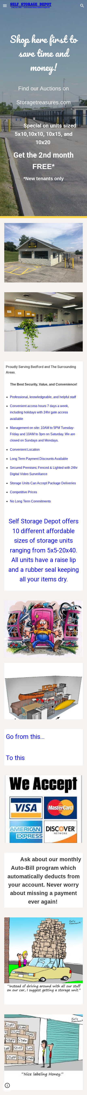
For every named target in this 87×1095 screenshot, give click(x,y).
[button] (5, 5)
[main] (43, 53)
